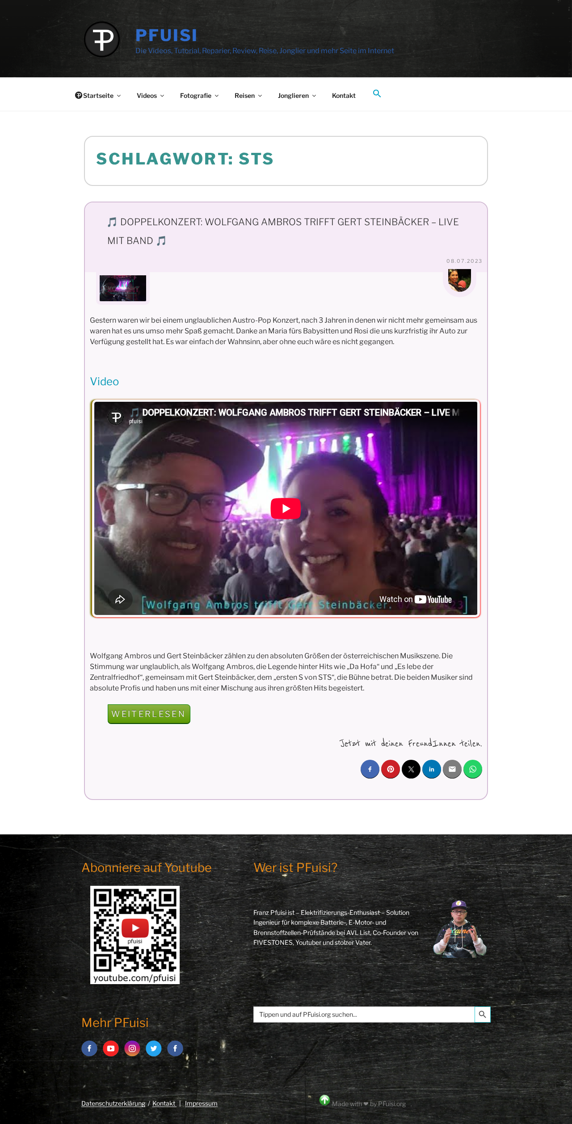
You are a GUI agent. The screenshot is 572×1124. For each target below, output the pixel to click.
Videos (147, 95)
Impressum (201, 1103)
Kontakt (344, 95)
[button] (377, 94)
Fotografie (195, 95)
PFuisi (166, 35)
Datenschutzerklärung (113, 1103)
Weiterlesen (150, 716)
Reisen (245, 95)
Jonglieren (293, 95)
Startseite (98, 95)
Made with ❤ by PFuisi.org (369, 1103)
